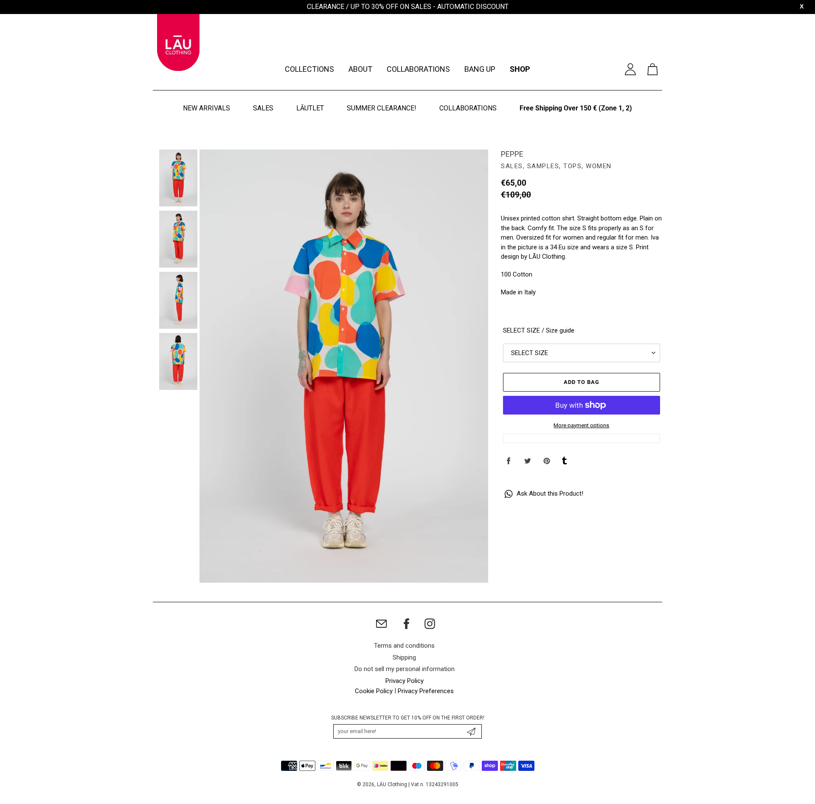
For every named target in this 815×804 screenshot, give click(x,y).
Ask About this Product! (549, 493)
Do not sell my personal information (404, 669)
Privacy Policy (404, 681)
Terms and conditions (404, 645)
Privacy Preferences (426, 691)
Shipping (404, 657)
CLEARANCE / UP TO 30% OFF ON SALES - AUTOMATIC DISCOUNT (408, 7)
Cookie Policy (374, 691)
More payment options (581, 425)
